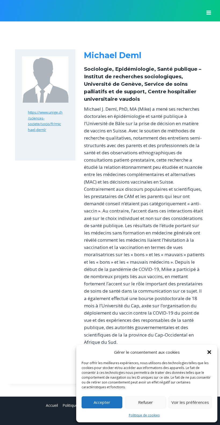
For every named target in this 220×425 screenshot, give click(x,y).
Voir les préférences (190, 402)
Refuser (145, 402)
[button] (209, 352)
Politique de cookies (144, 415)
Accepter (102, 402)
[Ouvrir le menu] (209, 10)
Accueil (52, 405)
